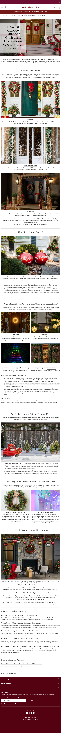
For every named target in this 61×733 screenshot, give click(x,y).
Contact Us (35, 719)
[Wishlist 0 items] (55, 7)
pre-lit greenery (51, 368)
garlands (4, 516)
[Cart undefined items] (59, 7)
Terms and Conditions (33, 697)
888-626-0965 (28, 719)
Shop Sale (44, 11)
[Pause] (59, 1)
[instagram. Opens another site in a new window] (27, 713)
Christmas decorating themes (39, 224)
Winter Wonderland (30, 165)
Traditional (30, 119)
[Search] (5, 7)
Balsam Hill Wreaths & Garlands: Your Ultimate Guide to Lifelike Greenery (21, 663)
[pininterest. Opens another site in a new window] (34, 713)
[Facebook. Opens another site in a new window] (30, 713)
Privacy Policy (44, 697)
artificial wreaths (22, 514)
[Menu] (2, 7)
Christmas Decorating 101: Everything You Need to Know (17, 666)
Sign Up (31, 700)
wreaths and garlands (41, 220)
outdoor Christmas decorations (41, 59)
